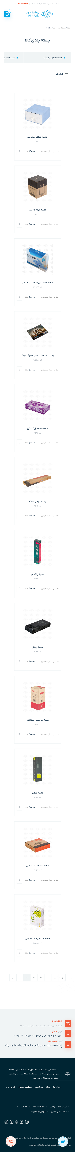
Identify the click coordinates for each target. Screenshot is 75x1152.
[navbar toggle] (68, 14)
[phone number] (10, 1141)
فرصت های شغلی (59, 1111)
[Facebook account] (6, 1123)
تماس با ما (10, 1087)
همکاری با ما (22, 1106)
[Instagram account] (12, 1123)
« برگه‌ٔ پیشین (13, 977)
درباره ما (57, 1087)
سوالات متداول (25, 1087)
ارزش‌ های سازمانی (58, 1106)
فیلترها (59, 74)
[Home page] (40, 14)
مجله (48, 1087)
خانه (69, 28)
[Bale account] (16, 1123)
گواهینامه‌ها (38, 1106)
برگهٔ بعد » (61, 977)
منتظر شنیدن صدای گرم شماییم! (37, 3)
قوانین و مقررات (38, 1111)
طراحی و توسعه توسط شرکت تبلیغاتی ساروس (50, 1145)
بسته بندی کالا (59, 28)
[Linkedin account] (27, 1123)
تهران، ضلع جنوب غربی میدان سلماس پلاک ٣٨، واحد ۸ (37, 1035)
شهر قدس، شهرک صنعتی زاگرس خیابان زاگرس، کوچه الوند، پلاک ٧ (33, 1046)
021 (55, 1021)
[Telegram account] (21, 1123)
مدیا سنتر (39, 1087)
